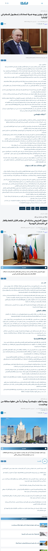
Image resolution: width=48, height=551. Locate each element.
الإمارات (45, 214)
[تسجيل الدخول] (6, 3)
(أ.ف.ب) (39, 461)
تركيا (33, 208)
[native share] (2, 24)
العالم (42, 11)
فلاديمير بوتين (43, 208)
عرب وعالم (45, 11)
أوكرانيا (28, 208)
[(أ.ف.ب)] (44, 461)
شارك (5, 23)
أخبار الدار (42, 214)
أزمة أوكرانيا (22, 208)
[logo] (24, 3)
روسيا (37, 208)
